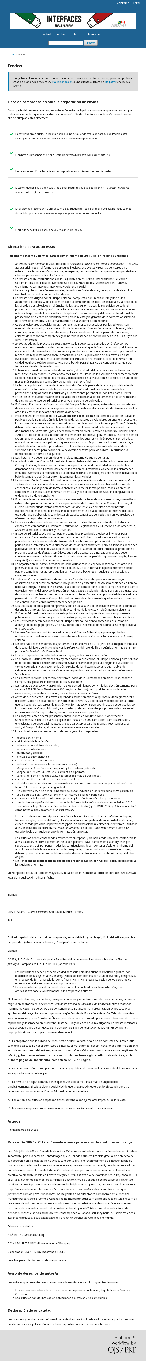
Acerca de (94, 34)
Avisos (78, 34)
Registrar (110, 82)
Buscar (91, 42)
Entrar (136, 3)
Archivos (62, 34)
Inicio (11, 54)
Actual (47, 34)
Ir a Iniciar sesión (62, 82)
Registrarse (122, 3)
